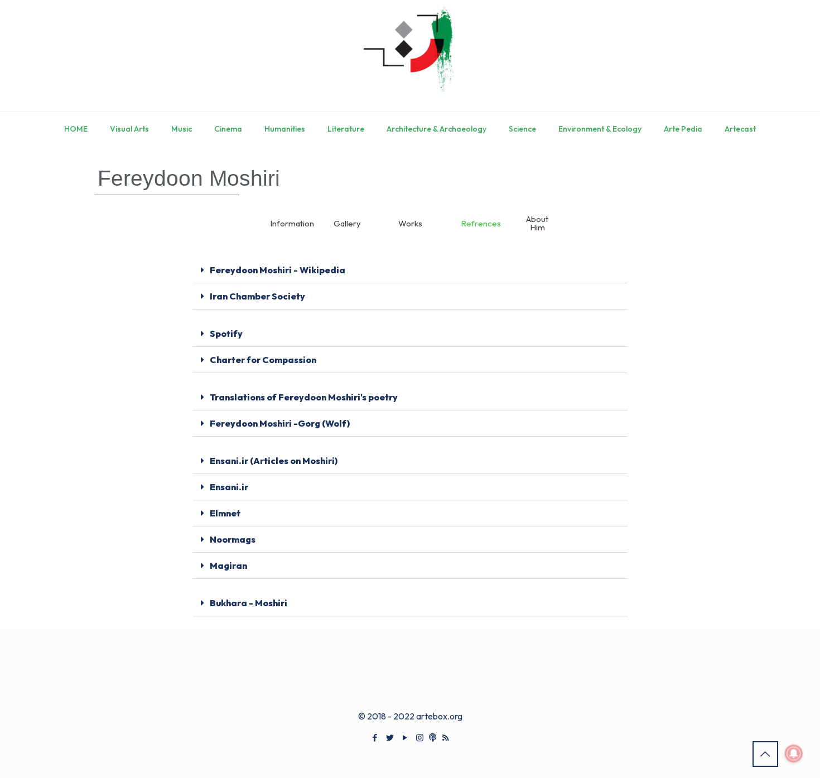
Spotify (226, 333)
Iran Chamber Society (257, 296)
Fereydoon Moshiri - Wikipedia (277, 270)
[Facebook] (374, 737)
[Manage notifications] (794, 753)
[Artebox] (410, 56)
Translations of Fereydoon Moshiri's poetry (304, 397)
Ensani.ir (229, 486)
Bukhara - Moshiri (248, 602)
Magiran (228, 565)
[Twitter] (389, 737)
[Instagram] (420, 737)
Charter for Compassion (263, 359)
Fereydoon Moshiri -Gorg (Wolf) (280, 423)
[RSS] (445, 737)
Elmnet (225, 513)
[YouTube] (405, 737)
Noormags (232, 539)
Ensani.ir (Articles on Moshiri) (273, 460)
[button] (410, 270)
